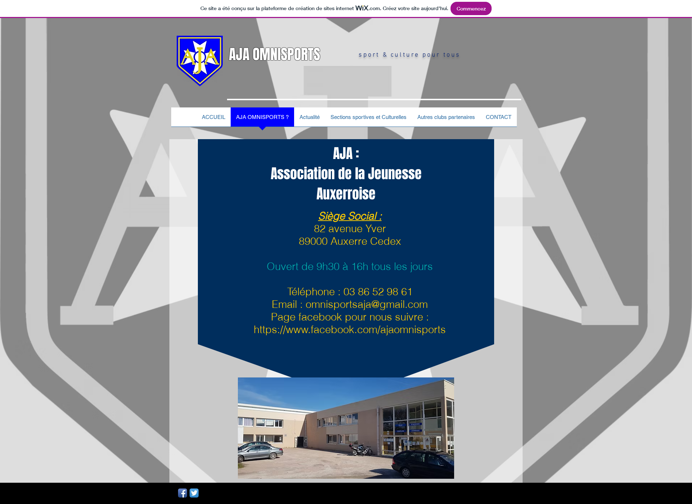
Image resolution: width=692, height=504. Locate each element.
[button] (446, 119)
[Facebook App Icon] (182, 493)
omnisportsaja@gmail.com (367, 304)
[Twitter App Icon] (194, 493)
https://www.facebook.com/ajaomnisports (350, 329)
